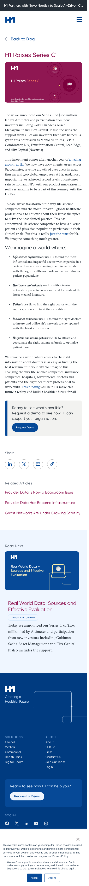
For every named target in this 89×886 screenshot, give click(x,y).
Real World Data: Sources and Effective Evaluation (42, 606)
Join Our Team (55, 762)
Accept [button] (34, 877)
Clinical (10, 742)
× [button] (78, 838)
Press (49, 752)
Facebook (7, 823)
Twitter (17, 823)
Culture (50, 747)
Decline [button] (52, 877)
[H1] (10, 20)
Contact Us (53, 757)
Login (49, 767)
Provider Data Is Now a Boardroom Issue (39, 492)
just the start (59, 234)
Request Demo (25, 427)
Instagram (46, 823)
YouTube (36, 823)
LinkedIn (26, 823)
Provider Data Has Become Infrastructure (40, 502)
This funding (31, 387)
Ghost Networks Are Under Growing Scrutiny (42, 513)
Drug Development (23, 617)
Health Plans (13, 757)
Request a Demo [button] (27, 796)
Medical (10, 747)
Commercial (13, 752)
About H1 (52, 742)
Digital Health (14, 762)
